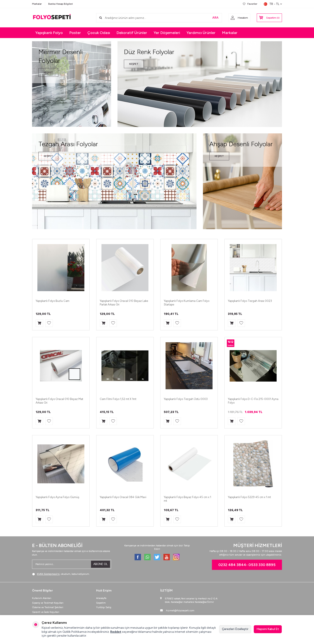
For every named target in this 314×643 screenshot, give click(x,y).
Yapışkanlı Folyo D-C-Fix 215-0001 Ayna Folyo (253, 400)
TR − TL (274, 4)
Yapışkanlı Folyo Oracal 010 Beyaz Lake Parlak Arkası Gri (124, 302)
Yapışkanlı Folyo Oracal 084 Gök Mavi (123, 497)
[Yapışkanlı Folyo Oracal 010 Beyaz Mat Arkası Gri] (60, 365)
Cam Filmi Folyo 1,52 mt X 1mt (118, 399)
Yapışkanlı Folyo (49, 32)
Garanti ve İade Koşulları (45, 612)
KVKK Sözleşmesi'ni (48, 573)
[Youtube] (166, 557)
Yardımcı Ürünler (201, 32)
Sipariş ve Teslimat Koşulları (47, 602)
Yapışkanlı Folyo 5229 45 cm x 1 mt (249, 497)
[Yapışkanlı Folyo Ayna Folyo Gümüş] (60, 463)
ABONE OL (100, 564)
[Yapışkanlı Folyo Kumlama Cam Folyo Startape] (189, 267)
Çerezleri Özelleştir (235, 629)
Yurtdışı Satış (103, 607)
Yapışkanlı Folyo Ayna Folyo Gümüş (57, 497)
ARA (215, 17)
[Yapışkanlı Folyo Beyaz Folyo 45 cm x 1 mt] (189, 463)
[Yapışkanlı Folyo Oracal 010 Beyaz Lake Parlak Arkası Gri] (125, 267)
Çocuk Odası (98, 32)
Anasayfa (101, 598)
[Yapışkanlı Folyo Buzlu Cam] (60, 267)
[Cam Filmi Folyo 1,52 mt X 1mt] (125, 365)
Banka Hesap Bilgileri (60, 3)
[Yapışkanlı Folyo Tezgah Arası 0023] (253, 267)
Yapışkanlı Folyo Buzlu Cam (52, 300)
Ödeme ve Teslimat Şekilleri (47, 607)
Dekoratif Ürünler (131, 32)
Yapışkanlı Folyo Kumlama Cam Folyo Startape (186, 302)
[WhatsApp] (147, 557)
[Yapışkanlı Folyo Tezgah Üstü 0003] (189, 365)
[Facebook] (138, 557)
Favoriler (252, 3)
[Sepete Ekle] (39, 323)
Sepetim (101, 602)
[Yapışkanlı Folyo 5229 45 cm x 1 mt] (253, 463)
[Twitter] (157, 557)
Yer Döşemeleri (167, 32)
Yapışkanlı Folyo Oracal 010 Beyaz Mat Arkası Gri (59, 400)
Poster (75, 32)
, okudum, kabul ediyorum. (63, 573)
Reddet (115, 632)
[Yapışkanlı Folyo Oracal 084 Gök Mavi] (125, 463)
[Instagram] (176, 557)
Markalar (37, 3)
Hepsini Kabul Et (268, 629)
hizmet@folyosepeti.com (180, 610)
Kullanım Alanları (41, 598)
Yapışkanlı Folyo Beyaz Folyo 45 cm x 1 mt (187, 499)
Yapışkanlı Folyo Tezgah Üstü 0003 (186, 399)
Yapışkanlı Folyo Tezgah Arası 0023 (250, 300)
